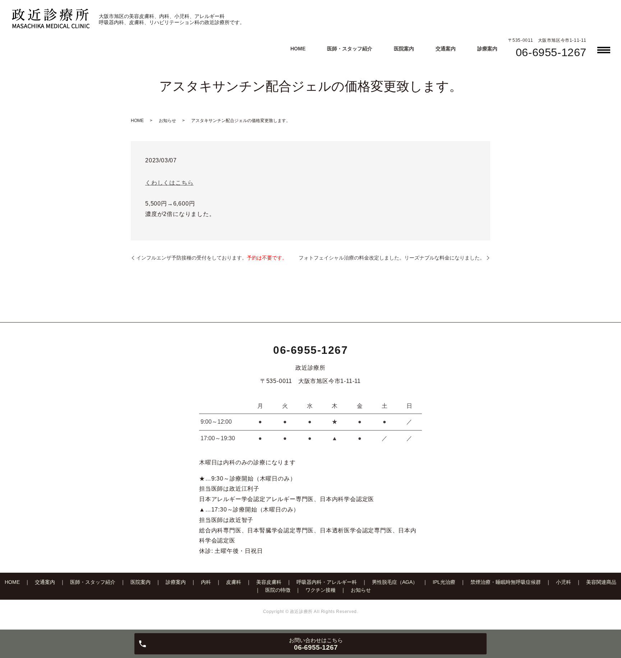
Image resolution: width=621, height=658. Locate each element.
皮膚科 (233, 582)
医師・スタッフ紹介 (349, 48)
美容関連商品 (601, 582)
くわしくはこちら (169, 183)
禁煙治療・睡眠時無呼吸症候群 (505, 582)
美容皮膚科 (268, 582)
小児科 (563, 582)
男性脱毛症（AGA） (395, 582)
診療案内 (487, 48)
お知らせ (167, 120)
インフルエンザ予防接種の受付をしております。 (211, 258)
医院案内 (404, 48)
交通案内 (446, 48)
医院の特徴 (277, 590)
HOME (297, 48)
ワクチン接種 (320, 590)
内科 (206, 582)
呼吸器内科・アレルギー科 (326, 582)
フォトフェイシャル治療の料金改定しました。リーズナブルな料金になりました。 (392, 258)
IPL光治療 (444, 582)
